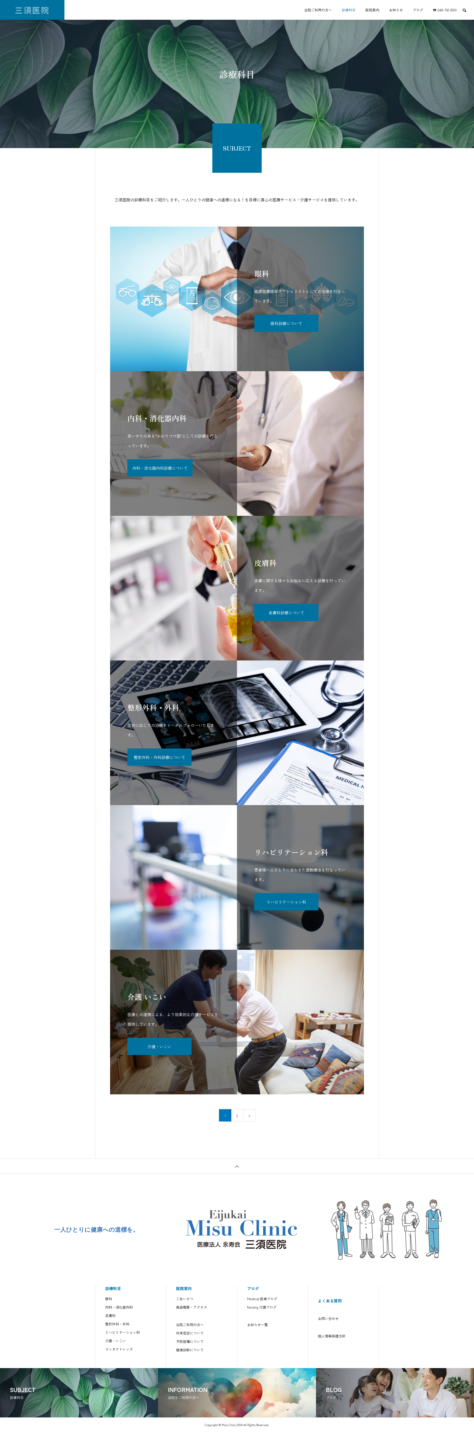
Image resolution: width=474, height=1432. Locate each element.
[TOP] (237, 1166)
